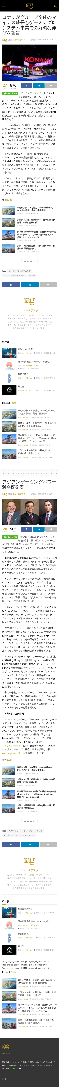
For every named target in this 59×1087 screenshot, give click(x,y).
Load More (29, 261)
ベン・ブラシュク (27, 353)
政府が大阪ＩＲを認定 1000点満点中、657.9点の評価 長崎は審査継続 (35, 209)
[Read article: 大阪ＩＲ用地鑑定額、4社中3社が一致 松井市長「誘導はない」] (8, 248)
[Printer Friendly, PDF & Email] (10, 93)
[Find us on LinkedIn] (6, 1079)
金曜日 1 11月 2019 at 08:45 (42, 39)
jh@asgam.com (12, 745)
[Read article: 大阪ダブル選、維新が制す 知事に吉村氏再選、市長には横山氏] (8, 222)
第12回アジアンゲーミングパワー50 (19, 835)
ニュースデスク (18, 39)
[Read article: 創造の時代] (9, 378)
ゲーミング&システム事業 (20, 271)
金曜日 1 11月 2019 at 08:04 (42, 494)
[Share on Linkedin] (39, 85)
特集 (24, 1062)
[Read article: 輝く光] (9, 390)
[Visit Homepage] (29, 6)
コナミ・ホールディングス (15, 275)
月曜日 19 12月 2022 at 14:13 (28, 252)
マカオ (40, 1065)
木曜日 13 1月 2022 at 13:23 (45, 378)
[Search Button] (55, 5)
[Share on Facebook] (26, 85)
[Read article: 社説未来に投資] (9, 353)
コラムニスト (47, 1062)
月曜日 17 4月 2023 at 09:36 (28, 214)
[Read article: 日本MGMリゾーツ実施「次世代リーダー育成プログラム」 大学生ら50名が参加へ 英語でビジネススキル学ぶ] (8, 234)
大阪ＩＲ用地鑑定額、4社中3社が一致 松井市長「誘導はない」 (36, 247)
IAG (9, 1053)
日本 (32, 1065)
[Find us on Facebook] (2, 1079)
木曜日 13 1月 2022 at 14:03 (45, 353)
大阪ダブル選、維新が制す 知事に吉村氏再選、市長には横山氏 (36, 221)
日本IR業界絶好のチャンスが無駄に (35, 361)
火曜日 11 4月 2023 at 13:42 (28, 226)
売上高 (32, 275)
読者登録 (5, 1062)
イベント (23, 1065)
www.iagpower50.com (13, 753)
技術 (4, 1065)
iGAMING (12, 1065)
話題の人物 (34, 1062)
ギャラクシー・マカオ (33, 831)
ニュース (16, 1062)
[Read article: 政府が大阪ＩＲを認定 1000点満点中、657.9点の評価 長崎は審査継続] (8, 210)
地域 (48, 1065)
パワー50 (5, 1068)
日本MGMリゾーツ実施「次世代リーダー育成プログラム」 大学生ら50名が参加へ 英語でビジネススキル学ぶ (36, 234)
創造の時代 (23, 374)
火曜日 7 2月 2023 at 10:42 (27, 241)
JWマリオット (14, 831)
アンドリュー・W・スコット (30, 365)
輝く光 (21, 386)
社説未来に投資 (25, 349)
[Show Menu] (3, 5)
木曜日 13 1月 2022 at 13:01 (45, 390)
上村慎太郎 (24, 417)
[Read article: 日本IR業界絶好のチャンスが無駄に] (9, 365)
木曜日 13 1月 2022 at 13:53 (29, 369)
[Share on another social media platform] (51, 85)
